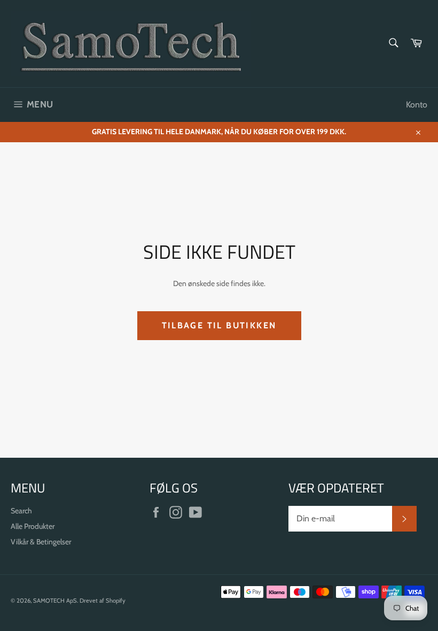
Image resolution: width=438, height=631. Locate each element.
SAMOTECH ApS (55, 600)
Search (21, 510)
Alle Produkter (32, 526)
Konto (416, 104)
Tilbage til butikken (219, 325)
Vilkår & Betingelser (41, 542)
